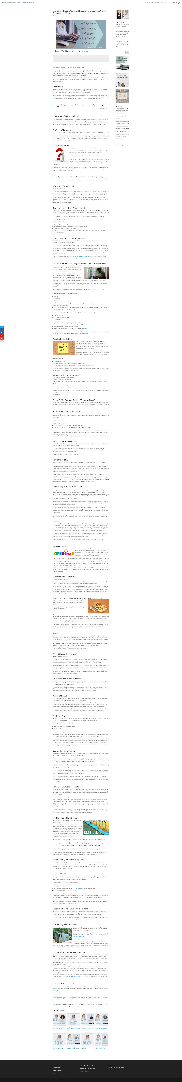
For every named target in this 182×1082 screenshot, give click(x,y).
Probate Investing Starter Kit (88, 1068)
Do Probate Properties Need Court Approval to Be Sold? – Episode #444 (122, 110)
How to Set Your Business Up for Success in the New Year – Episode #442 (122, 123)
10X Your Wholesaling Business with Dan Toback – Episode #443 (122, 116)
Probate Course (57, 1067)
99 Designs (56, 423)
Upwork (55, 420)
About (151, 2)
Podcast (174, 2)
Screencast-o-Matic (68, 900)
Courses (156, 2)
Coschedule (56, 305)
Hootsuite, (102, 303)
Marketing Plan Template (86, 1065)
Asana (103, 911)
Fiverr (55, 422)
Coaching (163, 2)
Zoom (59, 824)
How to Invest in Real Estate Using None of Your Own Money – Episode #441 (122, 129)
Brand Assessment (85, 1071)
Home (146, 2)
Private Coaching (57, 1070)
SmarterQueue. (64, 305)
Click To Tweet (101, 108)
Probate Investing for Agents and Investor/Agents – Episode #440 (122, 136)
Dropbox (55, 913)
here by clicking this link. (89, 999)
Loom (100, 900)
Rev (54, 425)
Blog (169, 2)
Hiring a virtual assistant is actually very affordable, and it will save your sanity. (80, 177)
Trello (60, 913)
